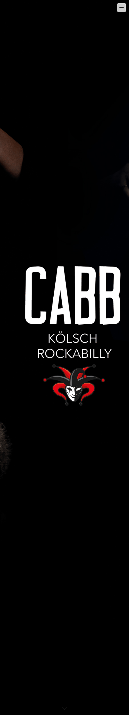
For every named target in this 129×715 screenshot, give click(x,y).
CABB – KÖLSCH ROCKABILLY (39, 6)
